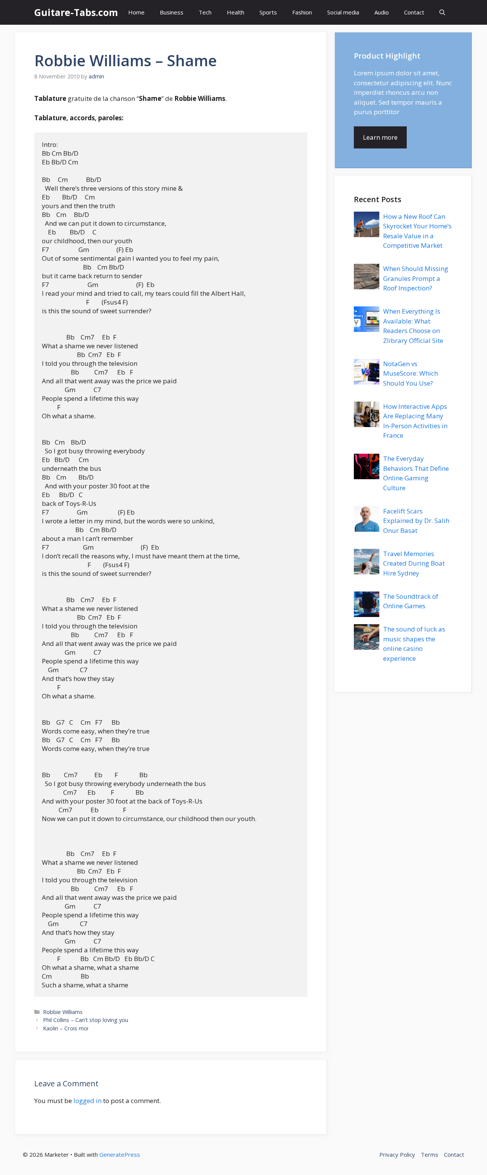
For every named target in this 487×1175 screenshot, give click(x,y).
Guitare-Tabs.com (76, 12)
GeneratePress (119, 1154)
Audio (381, 12)
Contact (414, 12)
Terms (429, 1154)
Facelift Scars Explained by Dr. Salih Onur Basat (416, 521)
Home (136, 12)
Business (171, 12)
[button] (442, 12)
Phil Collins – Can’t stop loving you (85, 1020)
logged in (87, 1100)
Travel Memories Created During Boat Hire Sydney (414, 563)
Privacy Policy (397, 1154)
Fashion (302, 12)
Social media (343, 12)
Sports (268, 12)
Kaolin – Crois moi (65, 1028)
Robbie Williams (63, 1012)
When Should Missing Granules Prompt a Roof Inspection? (415, 278)
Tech (205, 12)
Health (235, 12)
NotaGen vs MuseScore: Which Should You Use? (410, 373)
